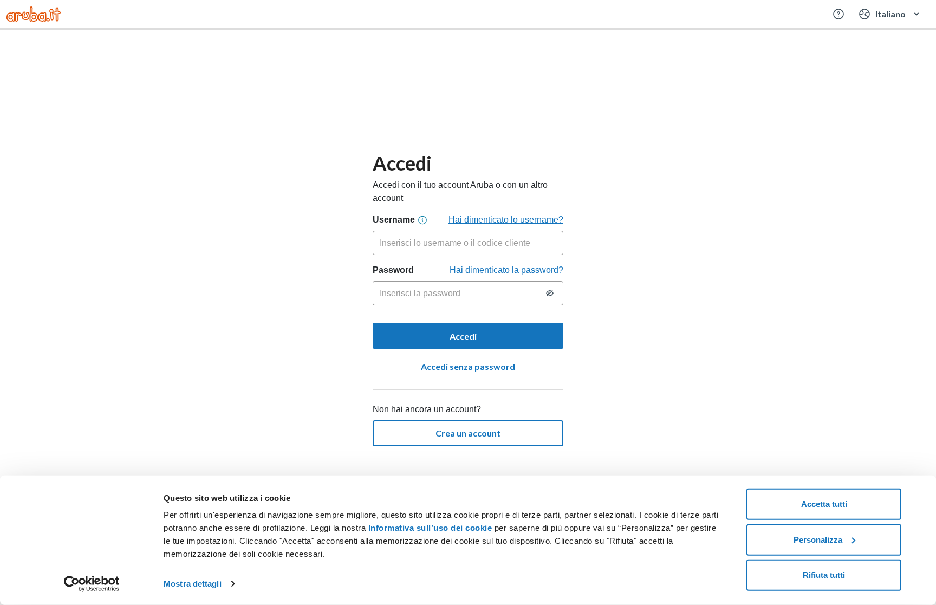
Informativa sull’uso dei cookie (429, 527)
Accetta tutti (824, 504)
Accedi (464, 336)
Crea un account (467, 433)
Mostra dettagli (193, 583)
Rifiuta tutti (824, 575)
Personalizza (818, 539)
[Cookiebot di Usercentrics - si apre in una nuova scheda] (91, 584)
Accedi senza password (468, 366)
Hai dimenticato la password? (506, 270)
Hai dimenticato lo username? (505, 219)
